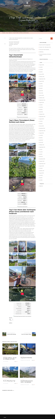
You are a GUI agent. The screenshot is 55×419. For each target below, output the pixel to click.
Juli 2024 (40, 104)
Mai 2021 (40, 154)
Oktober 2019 (41, 170)
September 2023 (42, 116)
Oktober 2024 (41, 97)
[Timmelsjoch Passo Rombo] (22, 206)
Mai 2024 (40, 109)
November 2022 (42, 128)
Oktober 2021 (41, 144)
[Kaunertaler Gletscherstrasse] (22, 117)
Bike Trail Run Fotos (38, 4)
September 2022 (42, 130)
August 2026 (41, 64)
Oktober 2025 (41, 76)
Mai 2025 (40, 88)
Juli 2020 (40, 168)
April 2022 (41, 140)
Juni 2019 (41, 175)
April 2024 (41, 111)
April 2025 (41, 90)
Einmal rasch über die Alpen (44, 49)
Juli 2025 (40, 83)
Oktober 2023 (41, 114)
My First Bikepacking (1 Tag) (9, 380)
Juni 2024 (41, 107)
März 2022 (41, 142)
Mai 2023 (40, 123)
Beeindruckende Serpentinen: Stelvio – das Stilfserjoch (27, 381)
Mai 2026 (40, 71)
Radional (27, 5)
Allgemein (27, 15)
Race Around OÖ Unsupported (44, 44)
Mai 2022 (40, 137)
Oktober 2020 (41, 161)
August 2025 (41, 81)
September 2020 (42, 163)
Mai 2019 (40, 177)
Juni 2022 (41, 135)
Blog (19, 4)
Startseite (15, 4)
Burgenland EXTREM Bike (26, 357)
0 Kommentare (32, 25)
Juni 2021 (41, 151)
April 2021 (41, 156)
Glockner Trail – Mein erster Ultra (45, 47)
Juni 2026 (41, 69)
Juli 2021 (40, 149)
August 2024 (41, 102)
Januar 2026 (41, 74)
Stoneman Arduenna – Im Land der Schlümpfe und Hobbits (9, 358)
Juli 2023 (40, 121)
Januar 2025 (41, 95)
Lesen (15, 361)
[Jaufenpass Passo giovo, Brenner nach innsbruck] (22, 316)
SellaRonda (41, 51)
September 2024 (42, 100)
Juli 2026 (40, 67)
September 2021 (42, 147)
